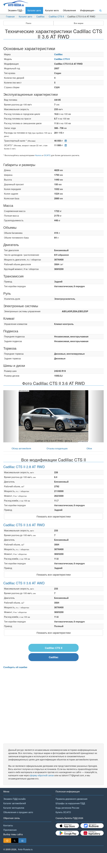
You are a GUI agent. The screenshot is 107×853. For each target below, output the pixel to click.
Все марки (78, 23)
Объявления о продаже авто (18, 812)
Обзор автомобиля (21, 448)
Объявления (69, 10)
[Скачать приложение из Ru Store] (92, 825)
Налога (38, 155)
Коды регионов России (67, 807)
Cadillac (40, 16)
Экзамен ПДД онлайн (14, 798)
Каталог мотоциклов (13, 807)
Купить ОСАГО (63, 812)
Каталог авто (34, 10)
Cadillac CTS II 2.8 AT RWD (24, 466)
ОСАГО (47, 155)
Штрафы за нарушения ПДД (70, 803)
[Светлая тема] (7, 840)
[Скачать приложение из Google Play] (67, 833)
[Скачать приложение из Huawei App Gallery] (92, 833)
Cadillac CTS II (56, 16)
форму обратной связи (42, 775)
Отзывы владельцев (57, 448)
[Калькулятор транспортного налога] (65, 140)
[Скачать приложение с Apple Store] (67, 825)
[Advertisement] (53, 706)
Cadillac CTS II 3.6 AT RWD (24, 524)
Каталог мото (52, 10)
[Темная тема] (15, 840)
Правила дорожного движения (71, 798)
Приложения (10, 829)
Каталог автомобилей (14, 803)
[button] (10, 416)
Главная (10, 16)
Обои (89, 448)
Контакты (8, 825)
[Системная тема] (22, 840)
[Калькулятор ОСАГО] (65, 145)
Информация (87, 10)
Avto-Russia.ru (25, 849)
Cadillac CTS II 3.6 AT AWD (24, 582)
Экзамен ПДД (15, 10)
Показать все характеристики (54, 516)
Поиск (28, 23)
